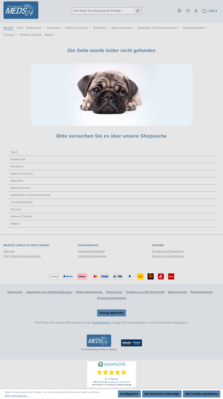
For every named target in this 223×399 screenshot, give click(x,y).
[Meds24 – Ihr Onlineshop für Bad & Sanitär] (99, 341)
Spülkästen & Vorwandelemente (30, 195)
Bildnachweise (177, 292)
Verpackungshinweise (111, 298)
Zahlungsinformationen (92, 256)
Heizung (15, 209)
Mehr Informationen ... (17, 395)
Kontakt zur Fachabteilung (168, 256)
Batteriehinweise (202, 292)
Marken (15, 223)
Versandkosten (101, 322)
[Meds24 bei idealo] (131, 342)
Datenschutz (114, 292)
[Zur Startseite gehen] (20, 10)
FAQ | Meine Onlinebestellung (22, 256)
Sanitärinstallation (21, 202)
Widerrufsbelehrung (89, 292)
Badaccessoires (20, 187)
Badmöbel (16, 180)
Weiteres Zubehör (21, 216)
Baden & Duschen (21, 173)
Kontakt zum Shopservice (168, 251)
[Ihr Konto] (196, 10)
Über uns (9, 251)
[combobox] (103, 10)
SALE (14, 152)
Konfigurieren (129, 393)
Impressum (14, 292)
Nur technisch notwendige (161, 393)
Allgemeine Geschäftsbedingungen (49, 292)
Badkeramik (17, 159)
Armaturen (16, 166)
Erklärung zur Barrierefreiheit (145, 292)
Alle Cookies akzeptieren (201, 393)
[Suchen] (137, 10)
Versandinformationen (91, 251)
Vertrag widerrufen (111, 312)
